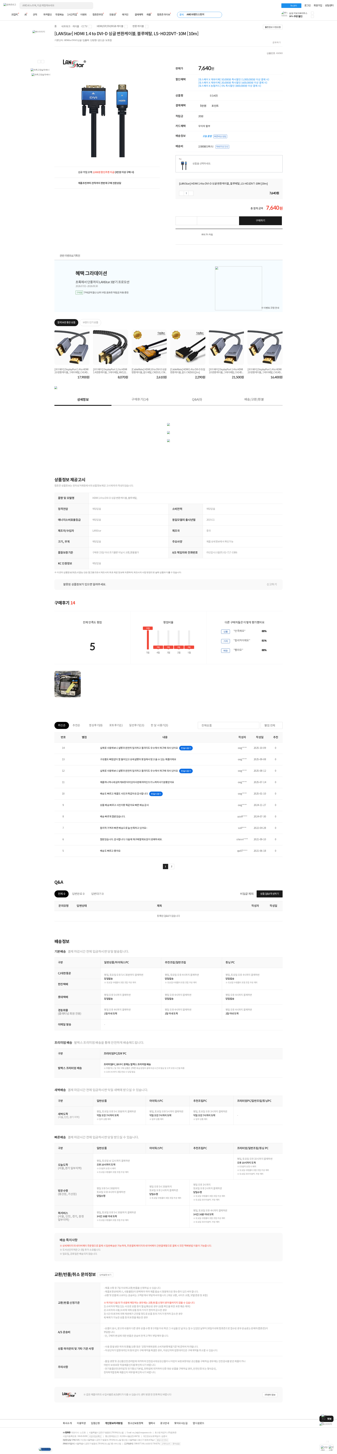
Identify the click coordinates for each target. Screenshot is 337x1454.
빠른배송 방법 (220, 136)
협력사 (151, 1423)
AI (26, 14)
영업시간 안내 (162, 1440)
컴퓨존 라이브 (163, 14)
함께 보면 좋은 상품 (66, 322)
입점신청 (95, 1423)
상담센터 (329, 5)
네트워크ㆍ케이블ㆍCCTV (74, 26)
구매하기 (260, 220)
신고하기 (272, 584)
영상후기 (96, 725)
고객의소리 (165, 1444)
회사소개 (67, 1423)
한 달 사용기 (159, 725)
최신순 (61, 725)
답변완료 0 (78, 894)
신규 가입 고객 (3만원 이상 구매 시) (106, 172)
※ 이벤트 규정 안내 (270, 307)
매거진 (125, 14)
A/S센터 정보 (270, 1394)
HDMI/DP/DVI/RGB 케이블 (110, 26)
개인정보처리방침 (114, 1423)
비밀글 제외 (246, 894)
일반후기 (136, 725)
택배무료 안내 (222, 146)
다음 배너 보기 (42, 61)
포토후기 (116, 725)
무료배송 (59, 14)
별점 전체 (269, 725)
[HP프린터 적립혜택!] (326, 1424)
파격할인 (47, 14)
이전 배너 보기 (39, 61)
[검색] (87, 5)
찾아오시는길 (180, 1423)
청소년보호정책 (135, 1423)
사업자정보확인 (95, 1436)
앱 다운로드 (198, 1423)
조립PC (14, 14)
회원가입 (318, 5)
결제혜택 (139, 14)
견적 (35, 14)
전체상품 (206, 725)
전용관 (112, 14)
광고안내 (164, 1423)
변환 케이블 (138, 26)
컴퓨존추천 (97, 14)
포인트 (215, 105)
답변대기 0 (97, 894)
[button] (312, 13)
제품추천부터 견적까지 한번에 (99, 183)
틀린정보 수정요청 (273, 27)
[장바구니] (320, 15)
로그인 (307, 5)
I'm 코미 (293, 5)
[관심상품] (186, 220)
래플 (149, 14)
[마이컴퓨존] (329, 15)
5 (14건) (214, 95)
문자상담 (176, 1444)
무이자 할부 (204, 126)
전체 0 (61, 894)
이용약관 (81, 1423)
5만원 (203, 105)
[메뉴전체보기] (6, 15)
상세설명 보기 (105, 1275)
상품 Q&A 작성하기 (269, 894)
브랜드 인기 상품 (90, 322)
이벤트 (83, 14)
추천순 (76, 725)
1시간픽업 (72, 14)
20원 (200, 116)
